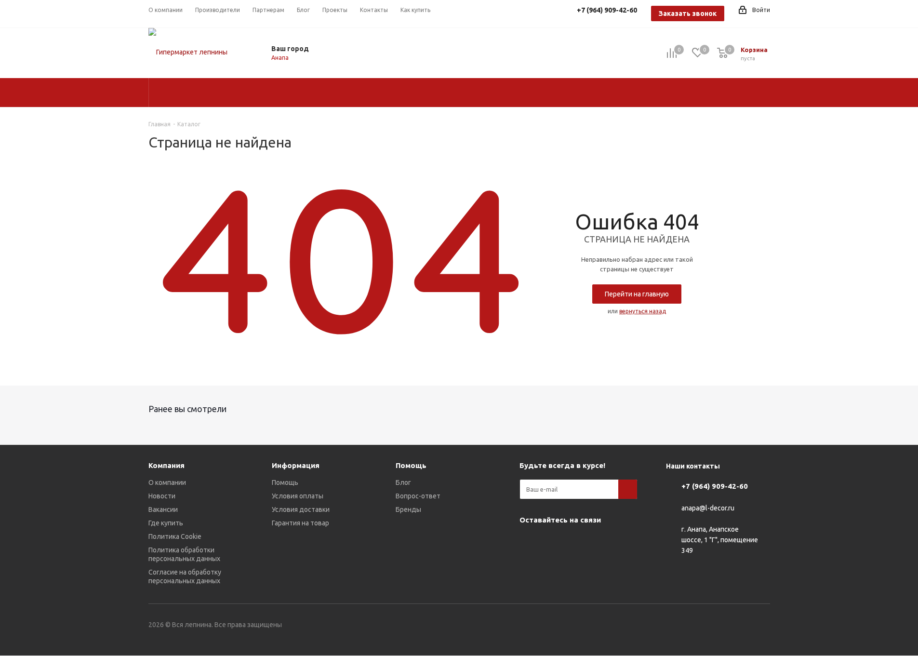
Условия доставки (301, 509)
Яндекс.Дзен (529, 566)
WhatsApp (601, 542)
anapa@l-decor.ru (707, 508)
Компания (166, 465)
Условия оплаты (297, 496)
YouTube (553, 542)
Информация (295, 465)
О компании (167, 482)
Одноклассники (577, 542)
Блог (403, 482)
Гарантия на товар (300, 523)
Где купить (165, 523)
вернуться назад (642, 311)
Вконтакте (529, 542)
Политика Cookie (174, 536)
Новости (161, 496)
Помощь (285, 482)
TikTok (553, 566)
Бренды (408, 509)
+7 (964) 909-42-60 (714, 486)
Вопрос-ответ (418, 496)
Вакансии (163, 509)
